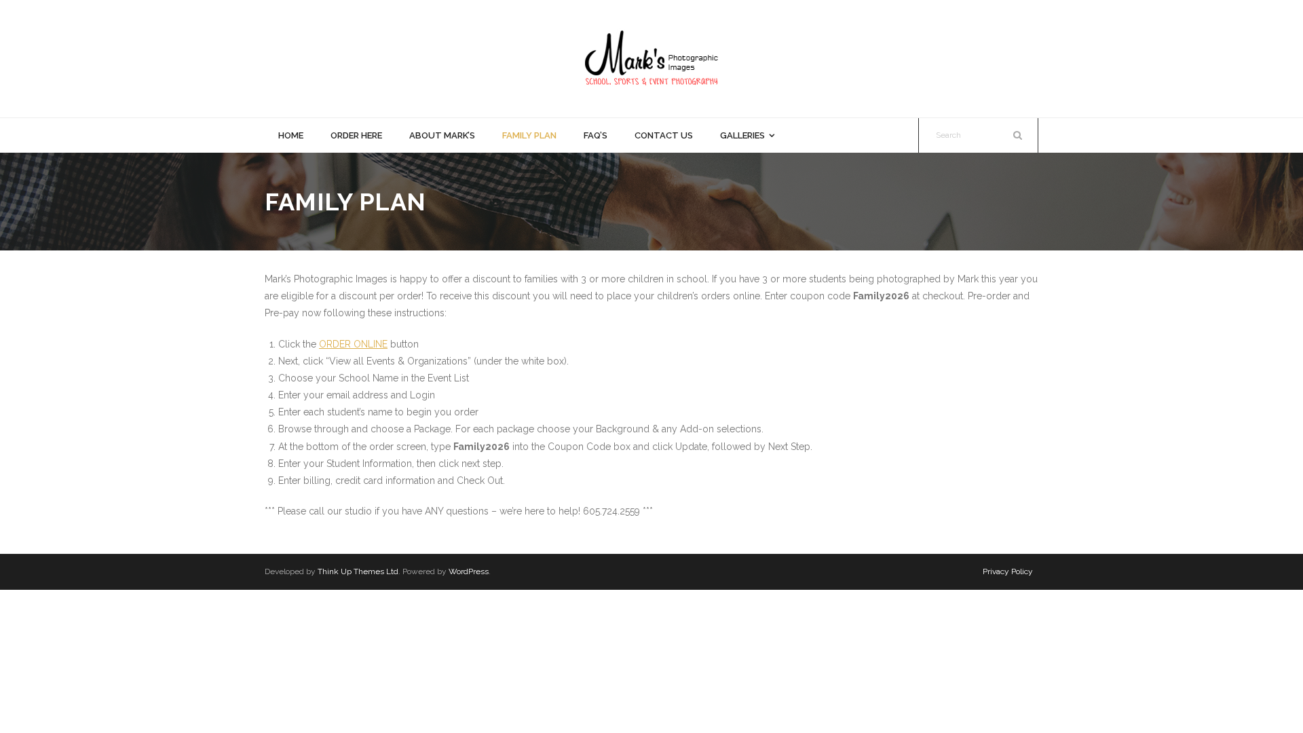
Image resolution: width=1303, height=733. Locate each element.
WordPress (469, 571)
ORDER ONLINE (353, 344)
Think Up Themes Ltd (358, 571)
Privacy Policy (1008, 571)
